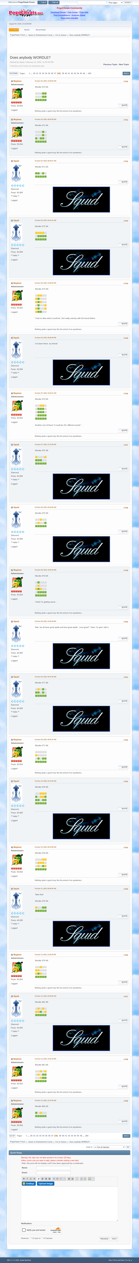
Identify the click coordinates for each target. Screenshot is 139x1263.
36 (52, 73)
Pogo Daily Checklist (69, 18)
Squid (16, 161)
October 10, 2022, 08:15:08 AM (45, 847)
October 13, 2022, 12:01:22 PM (45, 1059)
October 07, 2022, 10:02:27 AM (45, 393)
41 (69, 73)
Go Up (12, 1136)
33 (43, 73)
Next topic (124, 64)
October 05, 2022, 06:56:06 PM (45, 337)
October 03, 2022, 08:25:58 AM (45, 119)
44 (78, 73)
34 (46, 73)
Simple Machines (25, 1260)
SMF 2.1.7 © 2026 (13, 1260)
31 (37, 73)
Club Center (72, 12)
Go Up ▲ (129, 1260)
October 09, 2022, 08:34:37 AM (45, 739)
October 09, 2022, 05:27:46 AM (45, 677)
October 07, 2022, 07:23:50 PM (45, 444)
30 (34, 73)
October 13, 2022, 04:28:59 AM (45, 996)
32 (40, 73)
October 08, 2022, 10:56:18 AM (45, 570)
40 (66, 73)
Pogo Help (83, 12)
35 (49, 73)
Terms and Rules (118, 1260)
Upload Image (46, 1183)
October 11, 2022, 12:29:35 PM (45, 954)
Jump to (89, 1147)
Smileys (30, 1183)
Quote (124, 105)
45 (81, 73)
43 (75, 73)
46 (84, 73)
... (32, 73)
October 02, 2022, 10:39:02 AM (45, 81)
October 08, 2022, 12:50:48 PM (45, 621)
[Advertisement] (69, 45)
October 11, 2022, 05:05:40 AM (45, 888)
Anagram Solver (78, 15)
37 (55, 73)
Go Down (14, 73)
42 (72, 73)
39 (63, 73)
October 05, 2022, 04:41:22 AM (45, 220)
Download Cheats (58, 12)
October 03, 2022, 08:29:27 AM (45, 161)
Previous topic (110, 64)
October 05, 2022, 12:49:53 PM (45, 283)
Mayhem (17, 81)
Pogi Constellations (62, 15)
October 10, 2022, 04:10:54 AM (45, 781)
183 (89, 73)
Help (110, 1260)
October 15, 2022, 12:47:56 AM (45, 1100)
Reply (126, 73)
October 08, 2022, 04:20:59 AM (45, 507)
